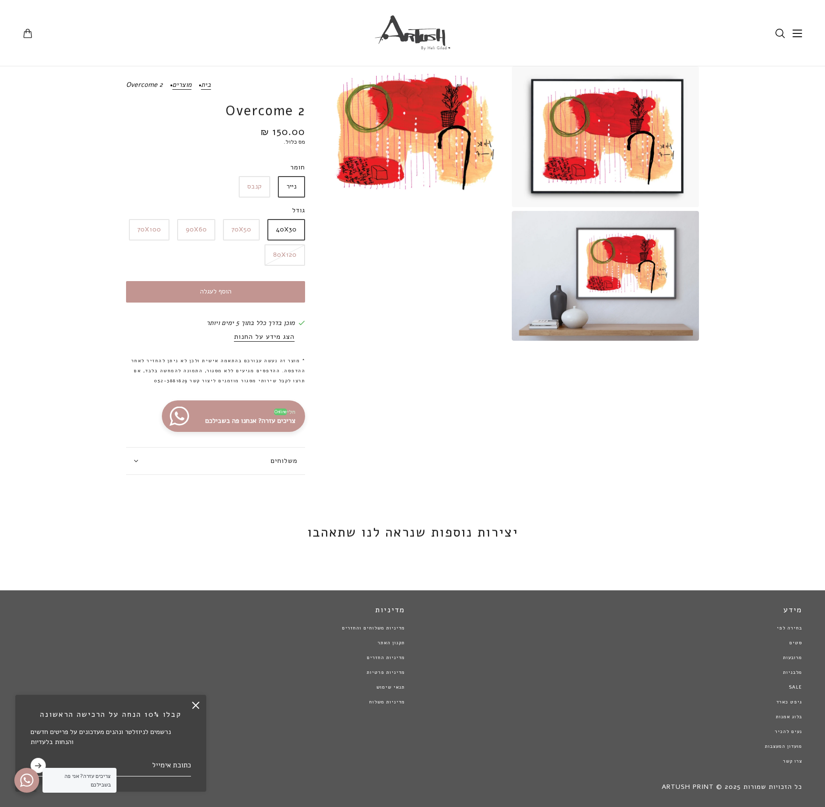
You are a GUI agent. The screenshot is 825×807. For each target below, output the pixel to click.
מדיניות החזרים (386, 657)
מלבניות (792, 672)
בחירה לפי (789, 628)
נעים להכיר (788, 731)
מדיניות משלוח (387, 702)
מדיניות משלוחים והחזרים (373, 628)
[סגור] (196, 705)
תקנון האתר (391, 642)
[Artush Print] (412, 33)
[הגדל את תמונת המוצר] (605, 136)
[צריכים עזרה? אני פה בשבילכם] (26, 780)
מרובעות (792, 657)
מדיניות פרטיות (386, 672)
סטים (795, 642)
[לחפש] (780, 33)
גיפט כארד (789, 702)
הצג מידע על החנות (264, 337)
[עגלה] (27, 33)
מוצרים (181, 85)
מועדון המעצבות (783, 746)
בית (206, 85)
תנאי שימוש (390, 687)
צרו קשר (792, 761)
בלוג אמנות (789, 716)
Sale (795, 687)
